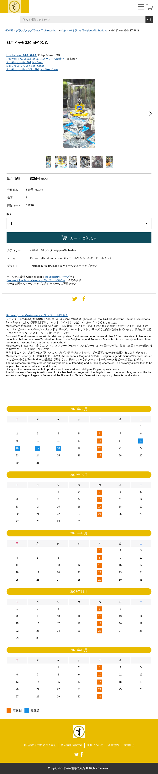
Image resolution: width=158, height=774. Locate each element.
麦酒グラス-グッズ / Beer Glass (25, 65)
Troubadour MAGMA (21, 55)
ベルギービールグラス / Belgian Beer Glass (32, 69)
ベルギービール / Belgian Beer (24, 62)
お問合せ (128, 745)
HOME (9, 30)
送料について (95, 745)
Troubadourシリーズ (57, 276)
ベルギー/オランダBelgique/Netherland (84, 30)
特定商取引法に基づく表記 (40, 745)
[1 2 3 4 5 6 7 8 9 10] (79, 223)
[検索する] (149, 19)
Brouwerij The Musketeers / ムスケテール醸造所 (35, 58)
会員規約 (113, 745)
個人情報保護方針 (71, 745)
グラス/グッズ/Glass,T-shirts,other (36, 30)
